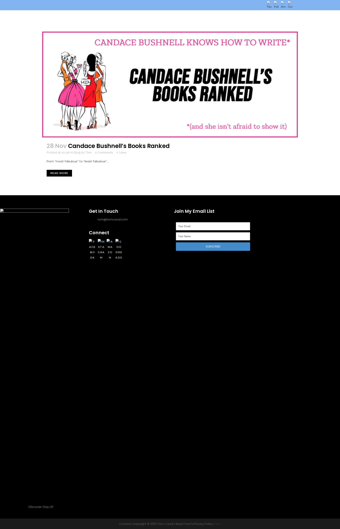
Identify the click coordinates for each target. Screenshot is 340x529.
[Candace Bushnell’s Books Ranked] (170, 85)
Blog (77, 152)
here (217, 524)
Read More (59, 173)
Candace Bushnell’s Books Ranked (119, 146)
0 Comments (104, 152)
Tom (88, 152)
